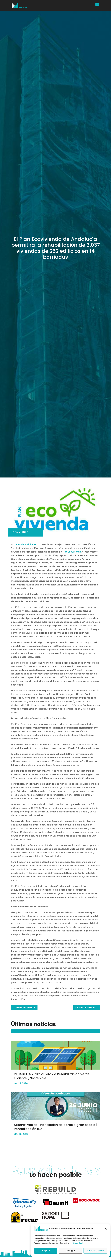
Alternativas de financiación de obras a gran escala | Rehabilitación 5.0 (55, 1127)
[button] (105, 1228)
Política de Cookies (77, 1243)
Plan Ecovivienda (72, 551)
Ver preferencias (95, 1250)
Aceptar (46, 1250)
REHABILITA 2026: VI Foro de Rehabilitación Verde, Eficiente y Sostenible (52, 1076)
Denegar (70, 1250)
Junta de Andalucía (25, 544)
